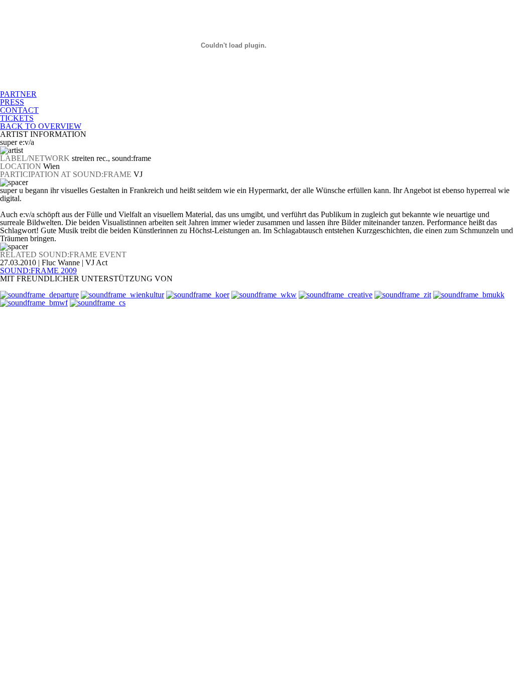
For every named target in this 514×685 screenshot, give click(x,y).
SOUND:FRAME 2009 (38, 270)
